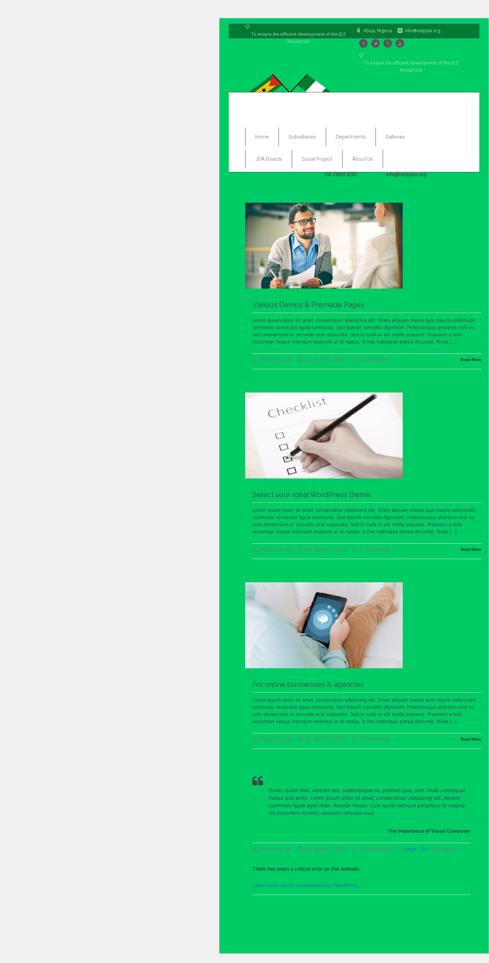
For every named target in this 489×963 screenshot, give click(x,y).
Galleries (395, 137)
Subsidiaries (302, 137)
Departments (351, 137)
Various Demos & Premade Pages (308, 304)
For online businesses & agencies (308, 684)
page (410, 849)
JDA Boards (268, 159)
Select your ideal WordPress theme (311, 494)
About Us (362, 159)
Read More (471, 359)
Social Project (317, 159)
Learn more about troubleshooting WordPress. (306, 885)
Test (424, 849)
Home (262, 137)
